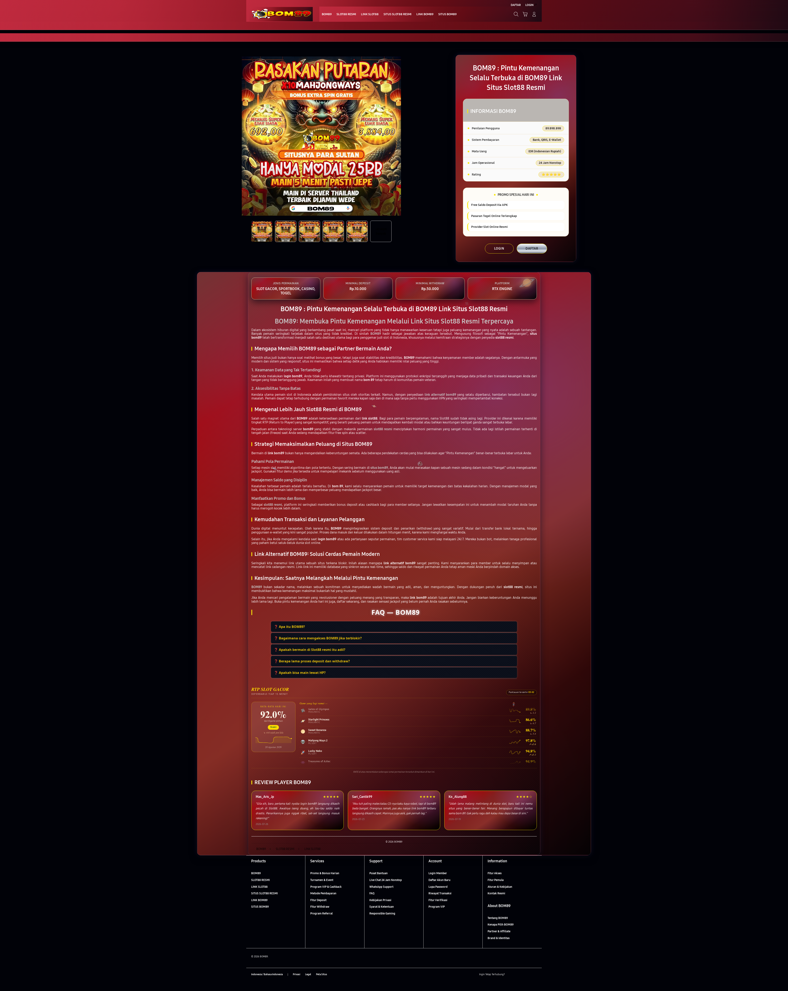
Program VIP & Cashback (326, 887)
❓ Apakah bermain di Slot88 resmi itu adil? (309, 649)
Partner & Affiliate (499, 931)
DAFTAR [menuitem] (516, 5)
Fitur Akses (495, 873)
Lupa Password (438, 887)
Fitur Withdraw (319, 906)
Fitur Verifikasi (437, 900)
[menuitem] (326, 14)
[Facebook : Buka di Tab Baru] (510, 974)
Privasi (296, 974)
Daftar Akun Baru (439, 880)
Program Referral (321, 913)
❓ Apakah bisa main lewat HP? (300, 672)
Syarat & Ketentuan (381, 906)
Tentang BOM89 (498, 918)
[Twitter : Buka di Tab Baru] (518, 974)
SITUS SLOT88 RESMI (264, 893)
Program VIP (436, 906)
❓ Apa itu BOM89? (289, 626)
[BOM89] (281, 14)
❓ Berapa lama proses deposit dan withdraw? (312, 661)
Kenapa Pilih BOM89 (501, 924)
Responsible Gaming (382, 913)
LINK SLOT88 (259, 887)
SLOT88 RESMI (260, 880)
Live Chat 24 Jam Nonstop (385, 880)
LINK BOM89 (259, 900)
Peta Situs (321, 974)
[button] (525, 14)
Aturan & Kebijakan (500, 887)
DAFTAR (532, 248)
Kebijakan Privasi (380, 900)
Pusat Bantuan (378, 873)
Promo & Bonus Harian (324, 873)
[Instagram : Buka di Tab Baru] (526, 974)
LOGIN (499, 248)
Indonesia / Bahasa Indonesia (267, 974)
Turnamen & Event (321, 880)
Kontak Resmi (496, 893)
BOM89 (256, 873)
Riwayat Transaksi (439, 893)
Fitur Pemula (496, 880)
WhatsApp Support (381, 887)
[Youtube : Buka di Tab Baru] (534, 974)
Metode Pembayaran (323, 893)
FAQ (372, 893)
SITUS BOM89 (260, 906)
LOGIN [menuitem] (529, 5)
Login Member (437, 873)
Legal (308, 974)
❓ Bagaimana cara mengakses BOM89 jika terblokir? (318, 638)
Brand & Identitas (499, 938)
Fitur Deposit (318, 900)
